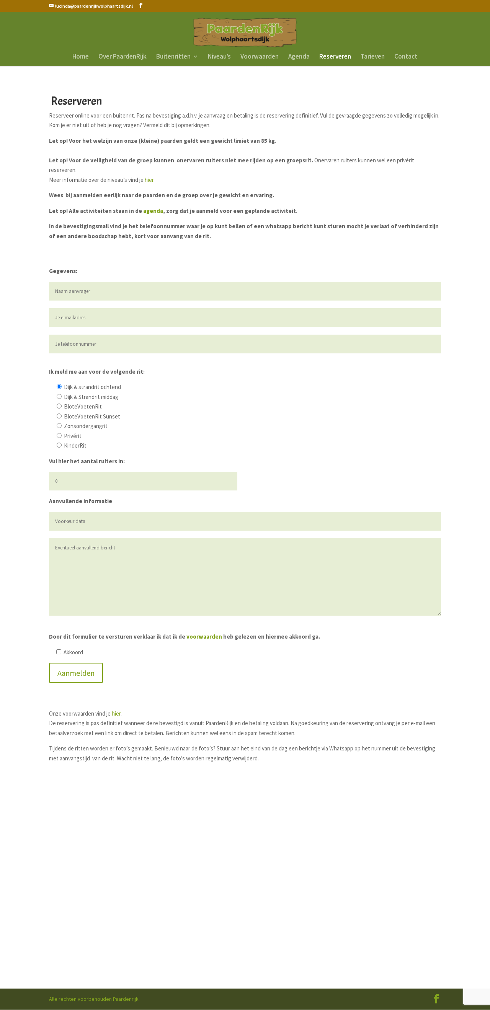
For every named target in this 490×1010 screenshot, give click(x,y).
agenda (153, 210)
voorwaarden (204, 636)
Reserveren (335, 57)
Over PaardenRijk (122, 57)
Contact (405, 57)
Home (80, 57)
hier (149, 179)
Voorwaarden (259, 57)
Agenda (299, 57)
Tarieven (373, 57)
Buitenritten (173, 57)
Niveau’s (219, 57)
